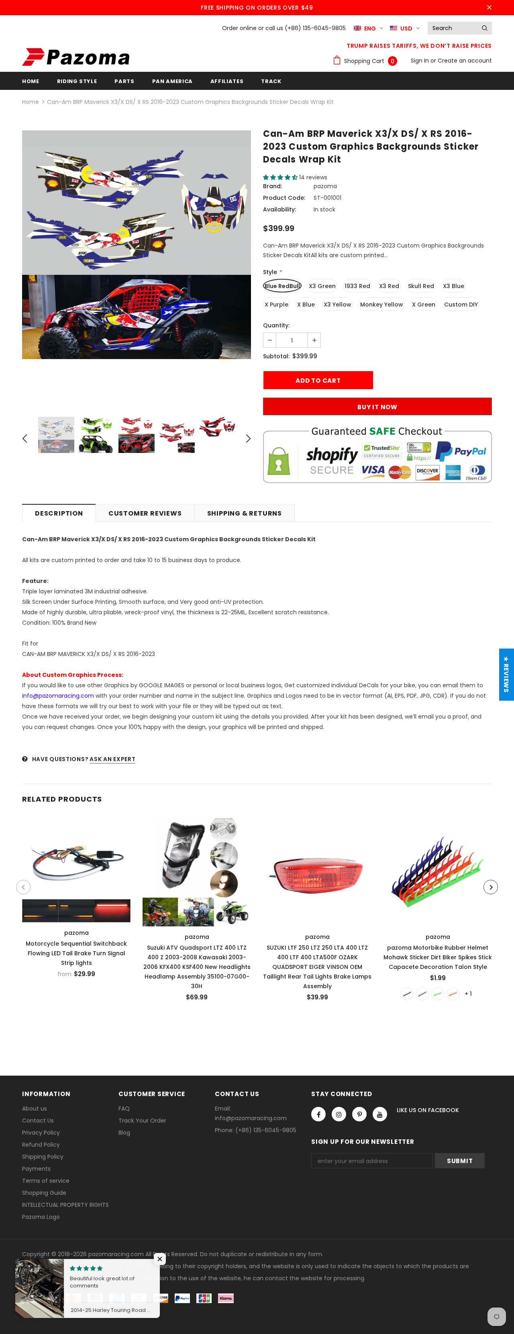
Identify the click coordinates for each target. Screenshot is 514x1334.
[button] (281, 177)
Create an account (465, 61)
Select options (77, 868)
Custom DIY (461, 305)
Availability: (279, 209)
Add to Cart (196, 870)
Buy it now (377, 407)
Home (30, 102)
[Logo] (75, 57)
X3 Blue (453, 286)
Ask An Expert (112, 759)
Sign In (420, 61)
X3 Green (322, 286)
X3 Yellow (337, 305)
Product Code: (284, 198)
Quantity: (276, 325)
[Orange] (453, 994)
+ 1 (468, 994)
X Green (423, 305)
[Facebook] (318, 1114)
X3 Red (389, 286)
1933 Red (357, 286)
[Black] (407, 994)
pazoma (325, 186)
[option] (136, 244)
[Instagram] (339, 1114)
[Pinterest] (359, 1114)
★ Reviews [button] (506, 674)
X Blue (306, 305)
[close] (489, 8)
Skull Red (421, 286)
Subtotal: (276, 356)
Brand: (272, 186)
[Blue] (422, 994)
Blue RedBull (282, 286)
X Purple (276, 305)
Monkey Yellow (381, 305)
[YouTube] (380, 1114)
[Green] (438, 994)
